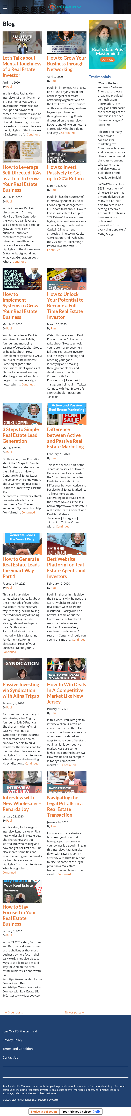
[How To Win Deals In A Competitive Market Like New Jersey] (66, 669)
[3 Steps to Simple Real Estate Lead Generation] (22, 414)
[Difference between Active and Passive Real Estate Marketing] (66, 414)
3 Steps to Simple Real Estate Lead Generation (21, 435)
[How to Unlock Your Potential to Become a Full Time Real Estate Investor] (66, 279)
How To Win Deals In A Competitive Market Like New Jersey (66, 693)
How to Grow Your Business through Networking (66, 63)
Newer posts (73, 1012)
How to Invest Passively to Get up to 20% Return (65, 172)
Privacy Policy (12, 1040)
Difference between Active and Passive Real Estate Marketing (65, 437)
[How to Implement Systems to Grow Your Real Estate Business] (22, 279)
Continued (33, 134)
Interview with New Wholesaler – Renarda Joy (22, 803)
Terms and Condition (18, 1049)
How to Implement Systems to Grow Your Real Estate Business (20, 305)
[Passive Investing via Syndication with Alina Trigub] (22, 669)
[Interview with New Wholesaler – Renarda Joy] (22, 782)
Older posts (15, 1012)
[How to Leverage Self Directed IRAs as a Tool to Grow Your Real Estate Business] (22, 152)
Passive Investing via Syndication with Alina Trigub (21, 690)
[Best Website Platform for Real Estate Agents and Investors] (66, 544)
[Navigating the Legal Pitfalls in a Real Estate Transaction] (66, 782)
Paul (9, 87)
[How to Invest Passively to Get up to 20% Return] (66, 152)
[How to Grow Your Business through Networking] (66, 42)
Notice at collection (44, 1111)
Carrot (55, 1099)
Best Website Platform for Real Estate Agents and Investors (66, 567)
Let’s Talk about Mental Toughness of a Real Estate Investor (22, 66)
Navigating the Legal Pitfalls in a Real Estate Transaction (65, 806)
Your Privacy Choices (76, 1111)
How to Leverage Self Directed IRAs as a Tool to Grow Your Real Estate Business (22, 178)
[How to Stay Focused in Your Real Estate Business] (22, 891)
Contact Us (10, 1057)
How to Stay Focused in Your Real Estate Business (19, 915)
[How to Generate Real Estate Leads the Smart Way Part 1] (22, 544)
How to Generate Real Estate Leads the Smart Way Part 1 (21, 567)
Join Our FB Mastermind (20, 1031)
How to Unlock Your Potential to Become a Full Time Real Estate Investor (65, 305)
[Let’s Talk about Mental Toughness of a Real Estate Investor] (22, 42)
